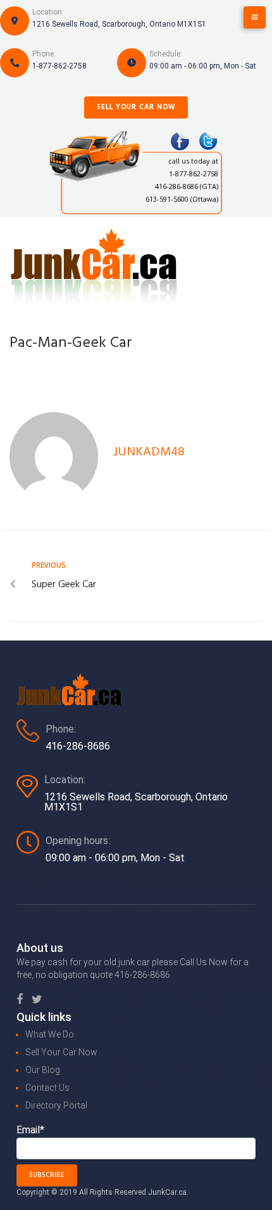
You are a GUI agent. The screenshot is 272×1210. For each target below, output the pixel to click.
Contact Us (47, 1088)
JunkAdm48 (149, 452)
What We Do (49, 1034)
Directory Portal (56, 1105)
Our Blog (42, 1070)
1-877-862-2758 (59, 66)
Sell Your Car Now (136, 107)
